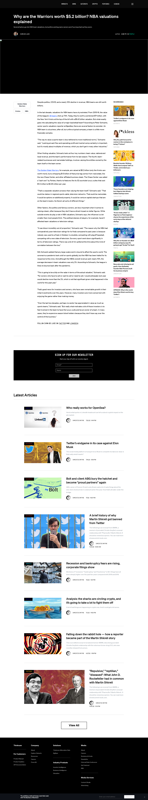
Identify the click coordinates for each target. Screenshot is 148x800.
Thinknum (18, 745)
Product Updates (19, 762)
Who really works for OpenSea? (86, 407)
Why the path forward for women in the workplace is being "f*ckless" (122, 142)
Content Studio (86, 782)
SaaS (74, 4)
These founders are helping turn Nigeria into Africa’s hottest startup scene (123, 191)
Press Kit (34, 762)
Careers (33, 759)
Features (105, 4)
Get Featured (85, 765)
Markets (64, 4)
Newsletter (84, 759)
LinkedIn (74, 323)
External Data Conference (89, 762)
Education (56, 773)
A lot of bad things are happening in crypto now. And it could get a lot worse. (92, 607)
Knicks (17, 111)
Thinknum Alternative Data (61, 750)
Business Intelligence (60, 770)
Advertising (84, 785)
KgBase (55, 753)
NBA (26, 111)
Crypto (95, 4)
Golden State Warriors (22, 105)
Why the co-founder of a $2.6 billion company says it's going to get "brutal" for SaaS (123, 243)
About (33, 750)
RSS (82, 768)
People (131, 34)
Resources (34, 756)
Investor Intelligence (59, 767)
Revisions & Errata (86, 756)
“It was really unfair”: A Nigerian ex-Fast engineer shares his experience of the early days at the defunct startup (123, 217)
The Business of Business (21, 4)
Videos (116, 4)
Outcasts (84, 4)
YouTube (124, 745)
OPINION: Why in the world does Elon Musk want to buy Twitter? (123, 292)
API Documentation (20, 765)
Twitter (62, 323)
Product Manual (18, 759)
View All (74, 725)
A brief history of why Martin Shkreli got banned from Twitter (105, 519)
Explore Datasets (36, 753)
